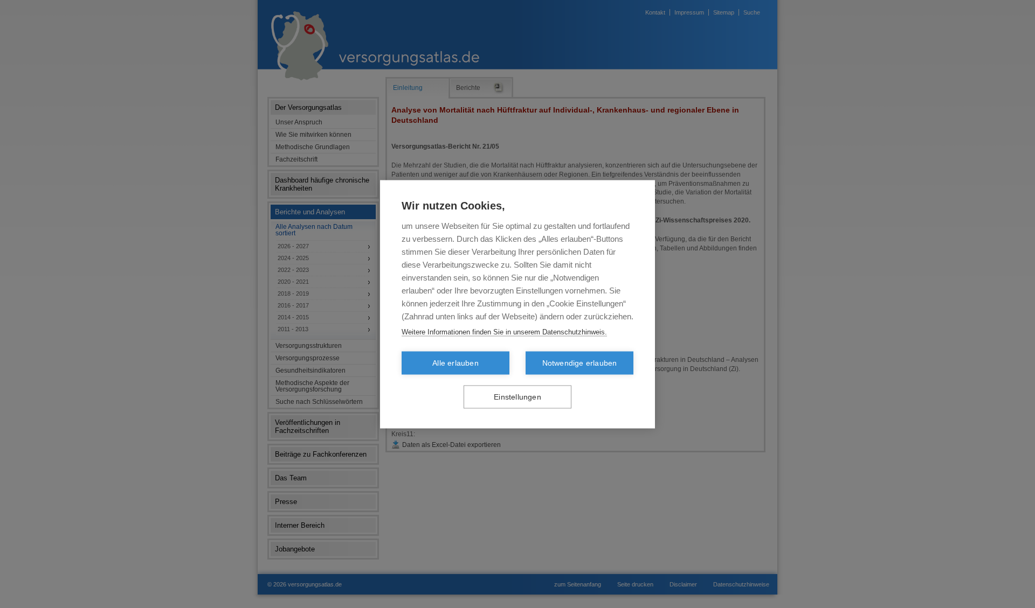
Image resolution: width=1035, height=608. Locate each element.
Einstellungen (517, 397)
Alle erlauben (455, 363)
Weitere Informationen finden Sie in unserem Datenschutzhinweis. (504, 331)
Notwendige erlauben (579, 363)
